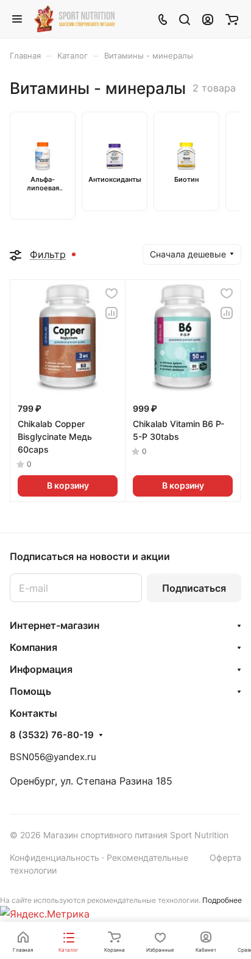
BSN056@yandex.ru (53, 757)
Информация (41, 669)
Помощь (30, 691)
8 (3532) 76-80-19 (52, 735)
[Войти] (207, 19)
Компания (33, 647)
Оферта (225, 857)
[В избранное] (111, 293)
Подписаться (194, 588)
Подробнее (222, 900)
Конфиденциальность (54, 857)
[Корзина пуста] (231, 19)
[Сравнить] (111, 313)
